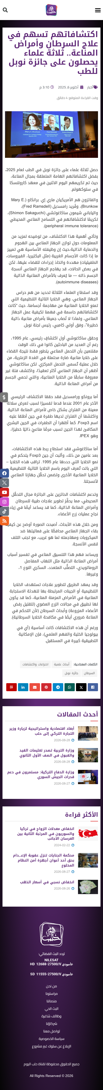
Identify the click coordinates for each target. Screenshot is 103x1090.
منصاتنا (51, 1001)
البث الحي (51, 1008)
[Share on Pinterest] (46, 687)
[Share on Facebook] (93, 687)
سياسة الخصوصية (51, 1038)
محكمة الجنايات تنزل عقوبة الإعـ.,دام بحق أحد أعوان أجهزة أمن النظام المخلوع (43, 860)
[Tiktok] (4, 511)
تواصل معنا (51, 1031)
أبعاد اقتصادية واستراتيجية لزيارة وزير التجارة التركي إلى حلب (41, 731)
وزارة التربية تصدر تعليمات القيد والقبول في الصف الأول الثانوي (47, 753)
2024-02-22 (62, 845)
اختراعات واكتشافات (35, 664)
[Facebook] (4, 473)
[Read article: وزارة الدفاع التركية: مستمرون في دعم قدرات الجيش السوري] (88, 777)
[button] (98, 10)
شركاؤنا (51, 1023)
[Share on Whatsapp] (69, 687)
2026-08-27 (62, 783)
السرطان (89, 673)
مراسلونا (52, 993)
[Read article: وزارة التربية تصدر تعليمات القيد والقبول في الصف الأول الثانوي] (88, 755)
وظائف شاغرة (52, 1016)
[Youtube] (4, 492)
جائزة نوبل (71, 673)
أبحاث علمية (61, 664)
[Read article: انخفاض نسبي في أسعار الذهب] (88, 887)
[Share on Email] (35, 687)
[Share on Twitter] (81, 687)
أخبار (90, 87)
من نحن (51, 986)
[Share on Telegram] (58, 687)
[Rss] (4, 520)
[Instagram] (4, 501)
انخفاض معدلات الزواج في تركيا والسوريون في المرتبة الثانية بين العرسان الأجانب (45, 833)
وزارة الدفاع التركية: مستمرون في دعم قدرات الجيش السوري (40, 775)
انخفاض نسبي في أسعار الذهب (47, 882)
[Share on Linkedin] (23, 687)
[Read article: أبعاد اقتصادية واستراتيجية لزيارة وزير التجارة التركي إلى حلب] (88, 733)
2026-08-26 (62, 888)
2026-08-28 (62, 740)
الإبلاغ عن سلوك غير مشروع (51, 1046)
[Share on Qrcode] (11, 687)
